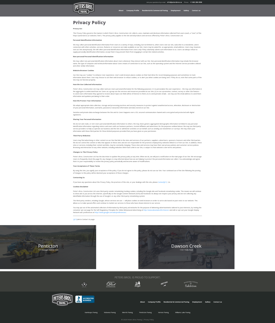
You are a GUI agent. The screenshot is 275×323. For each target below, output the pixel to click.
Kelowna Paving (110, 312)
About (121, 10)
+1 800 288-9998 (196, 2)
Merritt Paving (127, 312)
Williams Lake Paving (182, 312)
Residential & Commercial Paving (155, 10)
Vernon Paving (163, 312)
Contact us (196, 10)
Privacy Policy (149, 319)
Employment (176, 10)
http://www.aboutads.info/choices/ (156, 210)
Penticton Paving (145, 312)
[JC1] (165, 182)
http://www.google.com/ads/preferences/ (110, 212)
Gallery (186, 10)
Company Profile (132, 10)
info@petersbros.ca (174, 2)
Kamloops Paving (91, 312)
